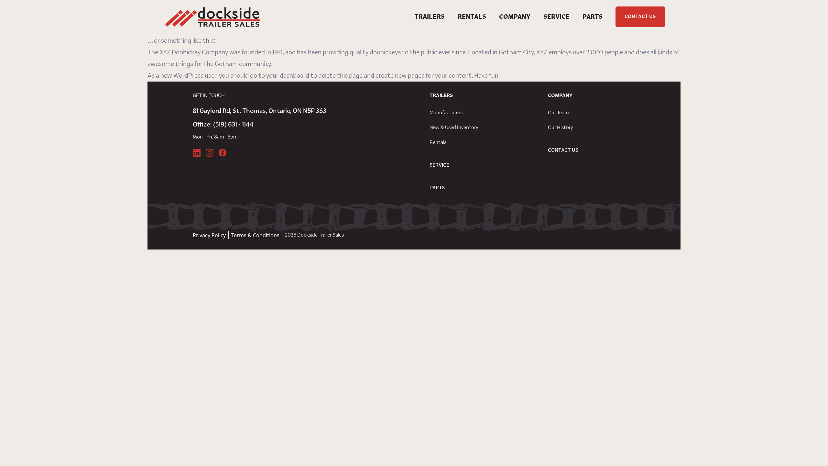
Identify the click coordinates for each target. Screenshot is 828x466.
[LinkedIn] (197, 153)
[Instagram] (209, 153)
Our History (560, 127)
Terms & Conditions (255, 235)
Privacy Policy (209, 235)
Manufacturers (446, 113)
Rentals (472, 17)
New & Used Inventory (454, 127)
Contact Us (640, 16)
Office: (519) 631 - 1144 (223, 124)
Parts (593, 17)
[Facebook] (222, 153)
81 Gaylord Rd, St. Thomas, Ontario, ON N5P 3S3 (259, 111)
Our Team (558, 113)
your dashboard (287, 75)
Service (556, 17)
